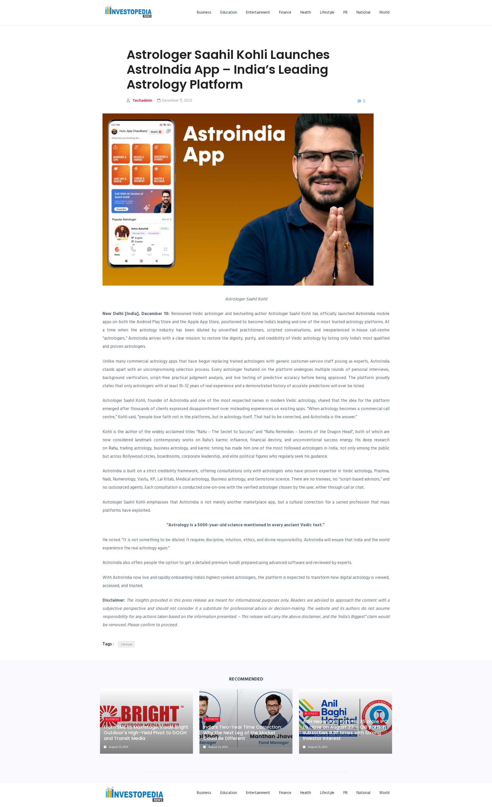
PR (345, 12)
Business (204, 12)
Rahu (113, 448)
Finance (285, 12)
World (384, 12)
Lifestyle (327, 12)
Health (305, 12)
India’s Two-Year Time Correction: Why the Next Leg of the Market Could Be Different (242, 732)
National (363, 12)
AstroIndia (365, 313)
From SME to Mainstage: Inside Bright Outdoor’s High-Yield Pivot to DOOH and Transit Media (146, 732)
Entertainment (258, 12)
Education (228, 12)
